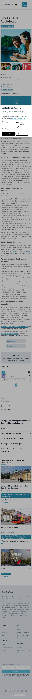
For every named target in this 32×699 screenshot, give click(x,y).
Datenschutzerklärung (18, 119)
